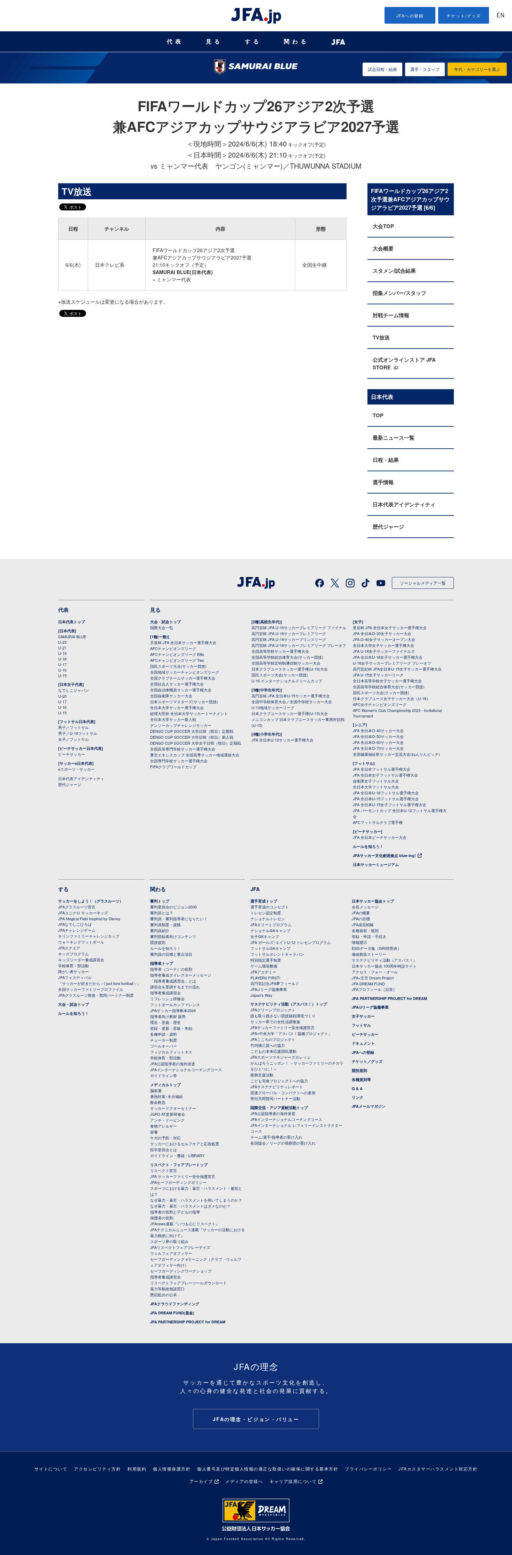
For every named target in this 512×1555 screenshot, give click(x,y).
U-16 (62, 670)
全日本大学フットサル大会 (376, 786)
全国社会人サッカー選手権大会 (177, 684)
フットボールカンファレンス (175, 1004)
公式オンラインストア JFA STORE (404, 363)
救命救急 (157, 1102)
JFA (255, 889)
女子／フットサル (73, 739)
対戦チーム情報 (391, 315)
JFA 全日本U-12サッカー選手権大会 (282, 740)
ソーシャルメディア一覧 (423, 583)
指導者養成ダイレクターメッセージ (180, 975)
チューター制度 (163, 1040)
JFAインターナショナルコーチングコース (186, 1069)
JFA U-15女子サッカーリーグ (378, 675)
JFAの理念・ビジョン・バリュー (256, 1419)
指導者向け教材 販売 (168, 1016)
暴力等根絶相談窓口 (167, 1288)
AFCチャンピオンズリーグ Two (177, 660)
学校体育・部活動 (73, 965)
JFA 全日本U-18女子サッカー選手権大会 (387, 657)
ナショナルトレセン (267, 918)
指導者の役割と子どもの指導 (175, 1212)
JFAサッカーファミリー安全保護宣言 (282, 1027)
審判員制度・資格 (165, 924)
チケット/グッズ (464, 15)
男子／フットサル (73, 727)
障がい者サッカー (73, 971)
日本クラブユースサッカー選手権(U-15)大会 (289, 713)
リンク (357, 1097)
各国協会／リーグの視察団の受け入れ (283, 1143)
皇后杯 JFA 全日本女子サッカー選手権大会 (390, 627)
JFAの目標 (361, 918)
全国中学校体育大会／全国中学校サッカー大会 (291, 701)
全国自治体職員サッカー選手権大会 (180, 689)
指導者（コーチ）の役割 (171, 969)
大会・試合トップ (165, 621)
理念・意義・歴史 (165, 1022)
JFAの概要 (361, 912)
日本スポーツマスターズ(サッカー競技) (184, 701)
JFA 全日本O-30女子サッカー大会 (382, 633)
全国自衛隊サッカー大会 (171, 695)
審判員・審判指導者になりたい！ (179, 918)
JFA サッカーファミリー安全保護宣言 (182, 1176)
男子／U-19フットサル (77, 733)
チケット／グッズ (367, 1061)
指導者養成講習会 (165, 992)
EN (500, 16)
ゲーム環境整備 (263, 966)
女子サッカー (363, 1016)
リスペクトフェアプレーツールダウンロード (188, 1282)
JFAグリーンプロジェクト (272, 1009)
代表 (175, 42)
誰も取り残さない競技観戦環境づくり (283, 1015)
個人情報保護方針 (172, 1469)
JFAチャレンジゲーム (76, 930)
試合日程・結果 (382, 69)
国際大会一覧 (161, 627)
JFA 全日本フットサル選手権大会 (381, 769)
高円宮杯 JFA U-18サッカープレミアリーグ (288, 633)
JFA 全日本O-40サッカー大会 (378, 730)
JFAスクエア (69, 948)
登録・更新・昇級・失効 (171, 1028)
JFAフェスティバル (75, 977)
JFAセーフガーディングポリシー (178, 1182)
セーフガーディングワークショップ (180, 1271)
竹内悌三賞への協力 (267, 1045)
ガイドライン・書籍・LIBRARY (177, 1155)
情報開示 (359, 942)
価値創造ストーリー (369, 954)
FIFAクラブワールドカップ (173, 766)
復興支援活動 (261, 1074)
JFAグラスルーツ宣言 (76, 906)
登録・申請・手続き (369, 936)
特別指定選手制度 (265, 960)
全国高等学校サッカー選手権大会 (280, 651)
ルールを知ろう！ (368, 846)
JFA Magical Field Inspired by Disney (89, 918)
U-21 (62, 647)
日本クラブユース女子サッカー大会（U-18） (391, 698)
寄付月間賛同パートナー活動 (275, 1098)
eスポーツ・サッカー (76, 769)
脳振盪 (156, 1090)
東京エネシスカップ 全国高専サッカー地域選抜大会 (194, 755)
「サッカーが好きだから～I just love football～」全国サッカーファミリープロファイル (99, 986)
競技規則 (157, 942)
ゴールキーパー (163, 1046)
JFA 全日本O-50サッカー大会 (378, 736)
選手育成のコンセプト (269, 906)
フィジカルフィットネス (171, 1052)
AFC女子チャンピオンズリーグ (379, 704)
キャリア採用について (293, 1481)
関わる (296, 42)
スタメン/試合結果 (394, 270)
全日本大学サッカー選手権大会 (177, 707)
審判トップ (159, 901)
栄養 (154, 1132)
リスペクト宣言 (163, 1170)
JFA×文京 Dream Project (373, 977)
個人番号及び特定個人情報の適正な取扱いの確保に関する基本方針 (267, 1469)
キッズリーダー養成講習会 (81, 959)
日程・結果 (386, 460)
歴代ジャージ (388, 526)
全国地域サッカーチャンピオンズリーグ (184, 672)
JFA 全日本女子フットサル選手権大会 (385, 775)
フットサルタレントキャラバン (277, 954)
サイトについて (51, 1469)
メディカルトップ (165, 1084)
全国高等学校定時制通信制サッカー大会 (285, 663)
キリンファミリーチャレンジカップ (88, 936)
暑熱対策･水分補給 (166, 1096)
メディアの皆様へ (244, 1481)
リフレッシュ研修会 (167, 998)
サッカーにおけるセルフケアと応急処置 (184, 1143)
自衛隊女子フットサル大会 (376, 781)
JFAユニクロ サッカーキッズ (83, 912)
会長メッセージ (365, 906)
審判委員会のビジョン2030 (173, 906)
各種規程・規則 (365, 930)
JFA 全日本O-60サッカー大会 (378, 742)
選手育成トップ (263, 901)
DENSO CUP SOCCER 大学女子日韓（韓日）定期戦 (195, 743)
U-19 (62, 653)
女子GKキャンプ (264, 936)
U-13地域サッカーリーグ (272, 707)
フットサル (361, 1025)
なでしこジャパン (73, 690)
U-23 (62, 642)
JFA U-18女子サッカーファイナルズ (384, 651)
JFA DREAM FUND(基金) (172, 1312)
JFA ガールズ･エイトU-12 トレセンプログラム (290, 942)
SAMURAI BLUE (72, 636)
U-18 (62, 659)
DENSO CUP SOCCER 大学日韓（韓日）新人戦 (191, 737)
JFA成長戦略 (363, 924)
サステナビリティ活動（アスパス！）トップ (288, 1004)
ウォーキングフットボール (81, 942)
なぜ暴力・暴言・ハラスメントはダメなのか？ (190, 1206)
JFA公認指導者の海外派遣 (172, 1063)
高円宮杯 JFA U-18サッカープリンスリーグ (288, 639)
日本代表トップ (71, 621)
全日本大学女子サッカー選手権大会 (383, 645)
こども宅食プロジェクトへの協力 (279, 1080)
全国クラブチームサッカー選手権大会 (182, 678)
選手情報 (383, 482)
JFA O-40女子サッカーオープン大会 (384, 639)
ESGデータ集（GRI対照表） (376, 948)
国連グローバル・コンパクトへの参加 (283, 1092)
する (253, 42)
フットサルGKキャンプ (270, 948)
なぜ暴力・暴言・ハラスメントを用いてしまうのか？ (196, 1200)
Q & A (357, 1088)
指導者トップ (161, 963)
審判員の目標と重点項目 (171, 954)
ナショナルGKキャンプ (270, 930)
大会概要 (383, 248)
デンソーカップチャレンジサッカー (180, 725)
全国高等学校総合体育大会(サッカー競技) (287, 657)
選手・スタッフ (425, 69)
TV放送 (381, 337)
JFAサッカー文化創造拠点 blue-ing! (384, 855)
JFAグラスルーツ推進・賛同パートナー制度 (96, 995)
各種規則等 (361, 1079)
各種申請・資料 (163, 1034)
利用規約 (136, 1469)
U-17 (62, 664)
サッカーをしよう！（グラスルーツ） (90, 901)
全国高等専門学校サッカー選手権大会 (182, 749)
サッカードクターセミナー (173, 1108)
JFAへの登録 (410, 15)
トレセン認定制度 (265, 912)
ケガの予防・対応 (165, 1137)
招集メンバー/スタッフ (399, 293)
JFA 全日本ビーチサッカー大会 (379, 837)
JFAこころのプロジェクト (272, 1039)
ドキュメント (363, 1043)
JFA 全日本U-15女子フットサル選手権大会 (389, 804)
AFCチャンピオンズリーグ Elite (177, 654)
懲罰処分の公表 (163, 1294)
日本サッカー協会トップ (373, 901)
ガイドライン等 (163, 1075)
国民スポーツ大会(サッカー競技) (178, 666)
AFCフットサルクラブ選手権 (378, 822)
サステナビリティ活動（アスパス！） (384, 960)
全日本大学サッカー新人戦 (173, 719)
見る (214, 42)
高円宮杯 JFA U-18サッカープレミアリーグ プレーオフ (298, 645)
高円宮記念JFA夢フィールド (274, 983)
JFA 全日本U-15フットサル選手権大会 (386, 798)
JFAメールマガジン (369, 1106)
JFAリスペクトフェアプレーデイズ (180, 1247)
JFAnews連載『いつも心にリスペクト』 (184, 1223)
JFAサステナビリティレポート (276, 1086)
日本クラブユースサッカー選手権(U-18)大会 (289, 669)
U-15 (62, 675)
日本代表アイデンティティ (404, 504)
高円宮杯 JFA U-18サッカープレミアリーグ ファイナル (298, 627)
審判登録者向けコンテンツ (173, 936)
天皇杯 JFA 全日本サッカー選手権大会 (183, 642)
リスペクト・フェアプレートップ (179, 1164)
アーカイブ (201, 1481)
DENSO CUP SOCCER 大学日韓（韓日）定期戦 (191, 731)
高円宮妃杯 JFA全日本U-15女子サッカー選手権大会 (397, 669)
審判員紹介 (159, 930)
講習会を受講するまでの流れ (175, 986)
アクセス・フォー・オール (375, 972)
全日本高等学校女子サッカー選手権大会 (387, 680)
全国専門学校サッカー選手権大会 (179, 760)
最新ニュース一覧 (393, 437)
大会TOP (383, 226)
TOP (378, 415)
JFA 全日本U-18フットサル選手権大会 (386, 792)
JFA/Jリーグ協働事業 (268, 989)
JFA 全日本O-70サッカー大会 (378, 748)
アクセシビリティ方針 (97, 1469)
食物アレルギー (163, 1126)
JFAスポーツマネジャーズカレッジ (280, 1057)
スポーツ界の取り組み (169, 1241)
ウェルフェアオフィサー (171, 1253)
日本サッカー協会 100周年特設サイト (384, 966)
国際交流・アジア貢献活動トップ (279, 1107)
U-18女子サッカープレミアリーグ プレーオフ (392, 663)
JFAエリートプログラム (271, 924)
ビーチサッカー (71, 754)
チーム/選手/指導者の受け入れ (276, 1137)
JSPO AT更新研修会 (167, 1114)
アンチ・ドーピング (167, 1120)
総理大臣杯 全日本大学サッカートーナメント (189, 713)
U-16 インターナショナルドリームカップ (286, 680)
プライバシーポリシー (368, 1469)
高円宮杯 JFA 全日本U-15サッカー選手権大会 (290, 695)
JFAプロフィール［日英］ (374, 989)
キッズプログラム (73, 953)
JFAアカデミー (263, 972)
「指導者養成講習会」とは (173, 981)
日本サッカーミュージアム (376, 864)
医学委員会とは (163, 1149)
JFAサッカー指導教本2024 (173, 1010)
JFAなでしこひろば (75, 924)
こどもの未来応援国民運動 (273, 1051)
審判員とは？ (161, 912)
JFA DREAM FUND (368, 983)
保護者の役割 (161, 1217)
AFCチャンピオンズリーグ (173, 648)
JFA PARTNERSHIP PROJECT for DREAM (187, 1321)
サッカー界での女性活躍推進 (275, 1021)
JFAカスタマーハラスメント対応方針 (438, 1469)
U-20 (62, 696)
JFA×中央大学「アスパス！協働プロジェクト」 (291, 1033)
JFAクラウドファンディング (174, 1303)
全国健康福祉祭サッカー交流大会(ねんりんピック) (396, 754)
